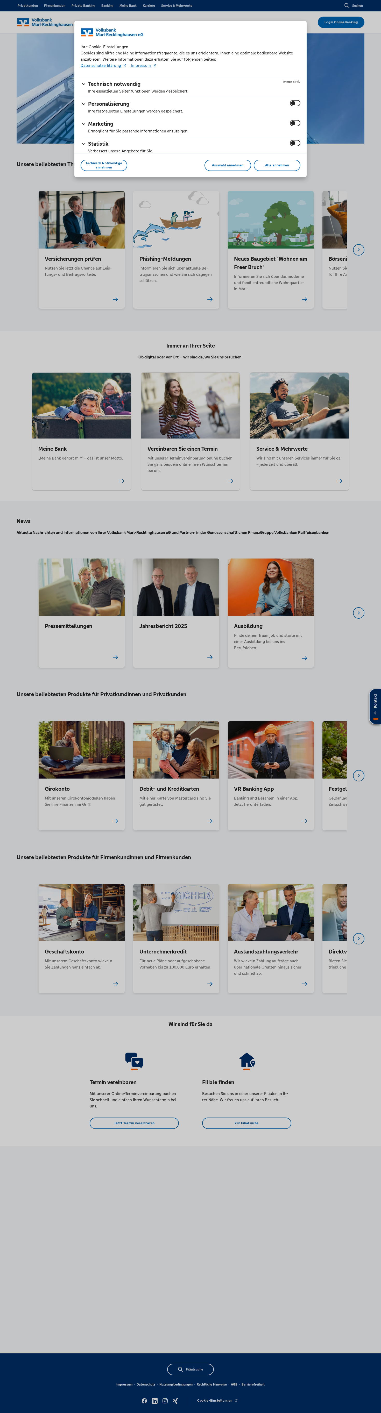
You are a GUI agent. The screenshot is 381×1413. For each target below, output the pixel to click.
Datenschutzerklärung (101, 65)
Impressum (141, 65)
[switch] (295, 103)
